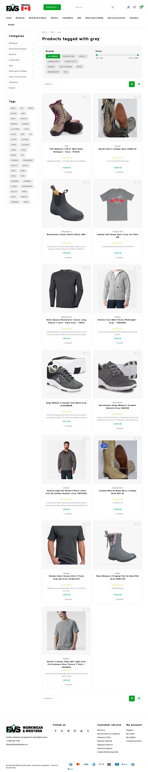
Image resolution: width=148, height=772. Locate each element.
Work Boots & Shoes (38, 17)
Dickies (51, 67)
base (13, 108)
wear (24, 191)
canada (25, 124)
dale (27, 129)
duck (13, 134)
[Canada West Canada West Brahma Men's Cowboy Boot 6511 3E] (117, 459)
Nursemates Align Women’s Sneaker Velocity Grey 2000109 (117, 406)
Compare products (134, 741)
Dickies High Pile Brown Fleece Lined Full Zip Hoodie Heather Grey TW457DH (66, 492)
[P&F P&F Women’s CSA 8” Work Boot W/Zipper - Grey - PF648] (66, 118)
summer (14, 181)
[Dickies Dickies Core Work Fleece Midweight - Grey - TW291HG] (117, 289)
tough (14, 186)
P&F (65, 72)
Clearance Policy (104, 737)
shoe (13, 176)
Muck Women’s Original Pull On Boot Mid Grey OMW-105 (117, 577)
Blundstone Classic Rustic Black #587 (66, 234)
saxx (13, 171)
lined (13, 150)
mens (13, 155)
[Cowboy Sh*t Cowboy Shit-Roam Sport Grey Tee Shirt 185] (117, 203)
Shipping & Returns (105, 744)
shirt (23, 171)
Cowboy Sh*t (70, 61)
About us (101, 730)
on (22, 155)
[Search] (113, 7)
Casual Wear (67, 17)
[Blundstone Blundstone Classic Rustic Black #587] (66, 203)
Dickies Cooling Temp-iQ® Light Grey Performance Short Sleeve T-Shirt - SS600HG (66, 664)
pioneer (14, 160)
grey (59, 32)
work (26, 202)
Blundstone (68, 56)
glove (13, 139)
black (13, 113)
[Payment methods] (70, 764)
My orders (130, 734)
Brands (11, 24)
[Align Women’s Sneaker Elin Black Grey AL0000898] (66, 374)
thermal (27, 181)
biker (30, 108)
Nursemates (53, 72)
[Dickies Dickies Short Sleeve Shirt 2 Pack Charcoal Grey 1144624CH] (66, 545)
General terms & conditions (108, 734)
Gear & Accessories (116, 17)
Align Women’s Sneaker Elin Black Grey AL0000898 (66, 404)
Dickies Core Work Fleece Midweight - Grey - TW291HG (117, 321)
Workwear (20, 17)
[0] (140, 7)
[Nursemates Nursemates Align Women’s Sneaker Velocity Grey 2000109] (117, 374)
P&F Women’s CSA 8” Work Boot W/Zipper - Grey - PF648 (66, 150)
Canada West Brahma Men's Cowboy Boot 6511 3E (117, 492)
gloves (25, 139)
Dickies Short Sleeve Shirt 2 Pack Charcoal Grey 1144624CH (66, 577)
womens (14, 202)
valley (14, 191)
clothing (15, 129)
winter (24, 197)
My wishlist (130, 737)
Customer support (104, 748)
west (13, 197)
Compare (68, 172)
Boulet (82, 56)
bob (23, 113)
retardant (28, 160)
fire (22, 134)
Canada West (54, 61)
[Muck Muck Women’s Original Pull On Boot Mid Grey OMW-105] (117, 545)
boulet (24, 118)
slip (23, 176)
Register (129, 730)
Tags (52, 32)
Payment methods (104, 741)
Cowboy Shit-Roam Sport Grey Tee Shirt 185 (117, 235)
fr (30, 134)
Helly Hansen (66, 67)
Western (54, 17)
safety (14, 165)
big (22, 108)
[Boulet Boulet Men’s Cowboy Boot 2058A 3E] (117, 118)
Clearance (134, 17)
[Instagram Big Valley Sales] (61, 731)
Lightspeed (45, 765)
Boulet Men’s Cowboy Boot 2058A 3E (117, 149)
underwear (27, 186)
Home (8, 17)
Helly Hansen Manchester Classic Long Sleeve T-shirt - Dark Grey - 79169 (66, 321)
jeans (13, 145)
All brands (53, 56)
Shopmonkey (11, 768)
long (23, 150)
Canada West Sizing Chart (107, 752)
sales (25, 165)
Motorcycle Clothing (94, 17)
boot (13, 118)
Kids (79, 17)
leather (25, 145)
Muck (79, 67)
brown (14, 124)
